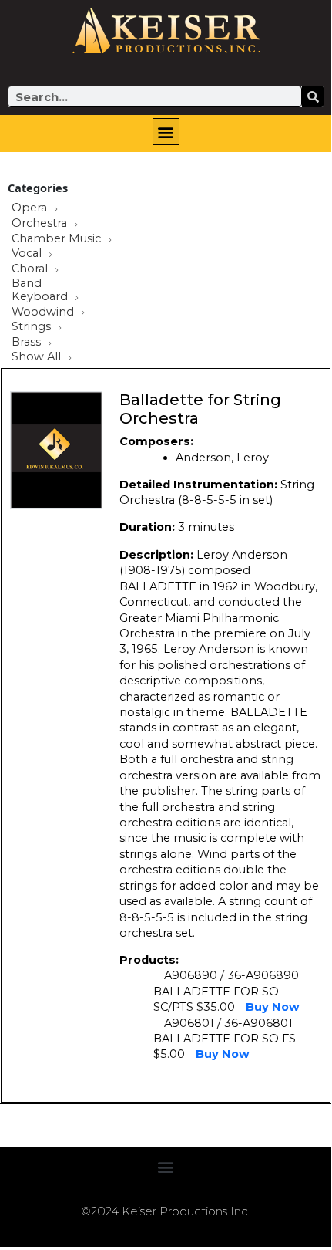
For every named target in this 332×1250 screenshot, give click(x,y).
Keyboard (41, 297)
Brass (28, 342)
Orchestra (41, 224)
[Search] (313, 96)
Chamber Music (58, 239)
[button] (166, 131)
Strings (33, 327)
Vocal (28, 254)
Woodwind (44, 312)
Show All (38, 357)
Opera (31, 208)
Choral (31, 269)
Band (27, 283)
